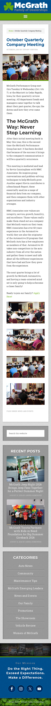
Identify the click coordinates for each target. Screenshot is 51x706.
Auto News (25, 566)
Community (25, 573)
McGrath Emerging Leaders (25, 588)
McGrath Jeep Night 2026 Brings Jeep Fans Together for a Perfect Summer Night (25, 488)
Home (11, 31)
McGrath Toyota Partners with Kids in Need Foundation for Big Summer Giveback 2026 (25, 532)
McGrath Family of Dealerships (32, 702)
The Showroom (25, 618)
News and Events (25, 411)
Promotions (25, 610)
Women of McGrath (25, 633)
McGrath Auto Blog (25, 6)
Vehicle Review (25, 625)
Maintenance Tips (25, 580)
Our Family (25, 603)
